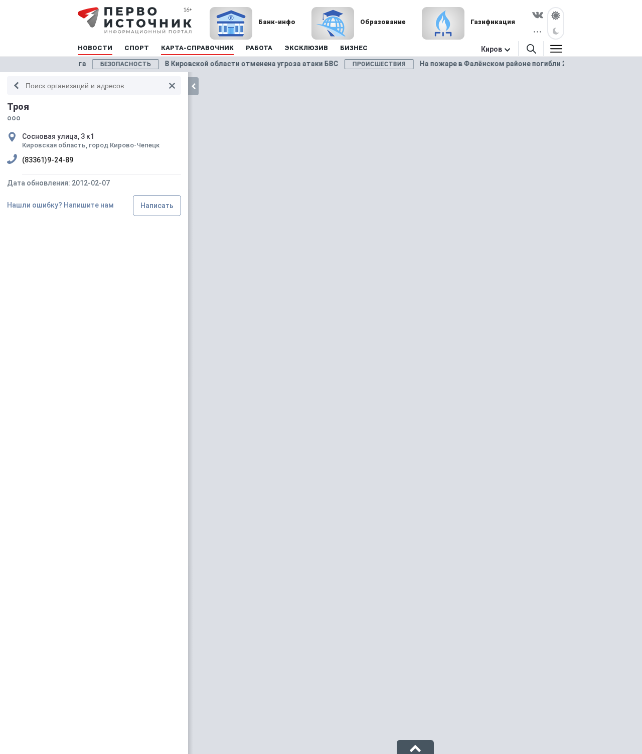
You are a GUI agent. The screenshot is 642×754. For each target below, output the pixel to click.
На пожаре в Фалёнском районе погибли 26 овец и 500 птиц (478, 64)
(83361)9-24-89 (47, 160)
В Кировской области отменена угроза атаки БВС (208, 64)
